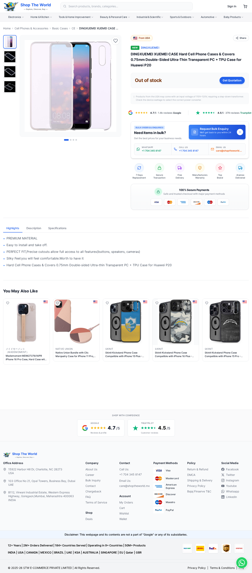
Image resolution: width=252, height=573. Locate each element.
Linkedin (231, 497)
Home (7, 28)
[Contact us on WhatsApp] (241, 562)
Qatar (129, 552)
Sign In (231, 6)
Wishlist (124, 513)
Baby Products (232, 17)
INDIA (11, 552)
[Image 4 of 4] (76, 140)
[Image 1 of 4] (66, 140)
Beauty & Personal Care (113, 17)
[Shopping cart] (245, 6)
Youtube (231, 485)
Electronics (14, 17)
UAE (69, 552)
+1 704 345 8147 (130, 474)
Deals (89, 519)
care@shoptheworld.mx (133, 485)
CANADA (32, 552)
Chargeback (93, 491)
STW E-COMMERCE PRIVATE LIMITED (47, 567)
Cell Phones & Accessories (31, 28)
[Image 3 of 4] (73, 140)
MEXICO (46, 552)
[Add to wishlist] (116, 41)
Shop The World (35, 5)
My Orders (126, 502)
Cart (122, 508)
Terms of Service (96, 502)
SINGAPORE (109, 552)
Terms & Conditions (222, 567)
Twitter (230, 474)
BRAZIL (59, 552)
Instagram (232, 480)
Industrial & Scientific (149, 17)
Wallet (123, 519)
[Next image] (116, 85)
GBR (139, 552)
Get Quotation (232, 80)
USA (21, 552)
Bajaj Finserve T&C (199, 491)
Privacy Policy (196, 485)
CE (73, 28)
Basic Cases (60, 28)
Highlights (12, 228)
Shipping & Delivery (199, 480)
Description (33, 228)
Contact (90, 485)
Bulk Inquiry (93, 480)
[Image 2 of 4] (70, 140)
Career (89, 474)
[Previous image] (25, 85)
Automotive (207, 17)
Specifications (57, 228)
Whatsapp (232, 491)
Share (243, 37)
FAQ (88, 497)
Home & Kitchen (40, 17)
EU (121, 552)
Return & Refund (197, 469)
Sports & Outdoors (180, 17)
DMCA (191, 474)
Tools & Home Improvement (75, 17)
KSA (77, 552)
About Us (91, 469)
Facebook (232, 469)
